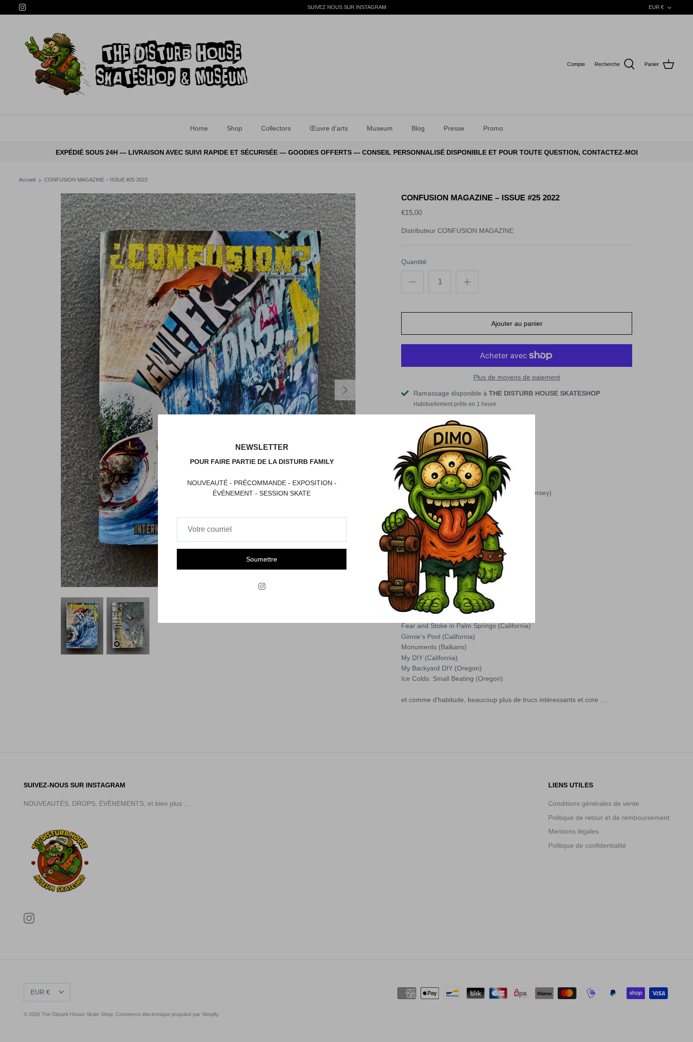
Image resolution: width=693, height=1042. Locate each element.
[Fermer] (523, 426)
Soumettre (261, 559)
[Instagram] (261, 586)
